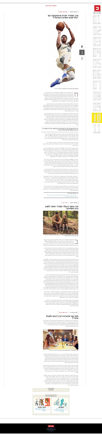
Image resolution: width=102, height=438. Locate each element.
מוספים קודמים (51, 430)
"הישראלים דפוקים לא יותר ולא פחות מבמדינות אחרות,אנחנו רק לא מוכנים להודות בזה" (61, 195)
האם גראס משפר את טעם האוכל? (70, 196)
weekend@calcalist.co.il (51, 429)
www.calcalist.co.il (51, 428)
